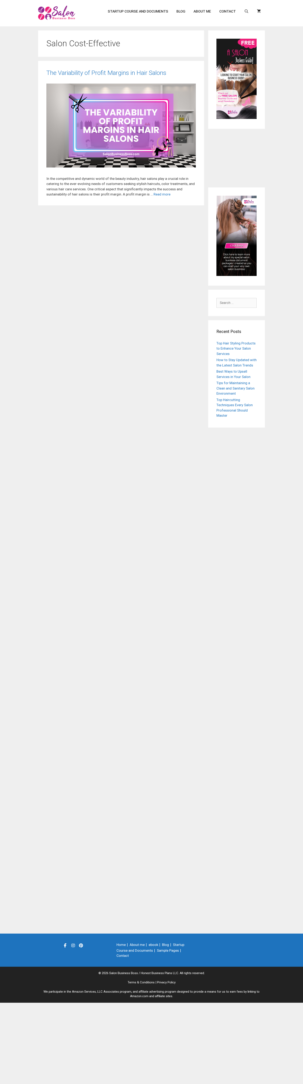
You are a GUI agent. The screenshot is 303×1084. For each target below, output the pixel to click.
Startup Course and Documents (138, 11)
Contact (227, 11)
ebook (153, 945)
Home (121, 945)
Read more (162, 194)
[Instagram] (73, 945)
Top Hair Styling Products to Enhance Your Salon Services (236, 348)
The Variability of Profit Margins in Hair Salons (106, 72)
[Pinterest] (81, 945)
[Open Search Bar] (246, 11)
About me (202, 11)
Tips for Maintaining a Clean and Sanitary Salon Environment (235, 388)
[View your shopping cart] (259, 11)
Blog (180, 11)
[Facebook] (65, 945)
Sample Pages (168, 950)
